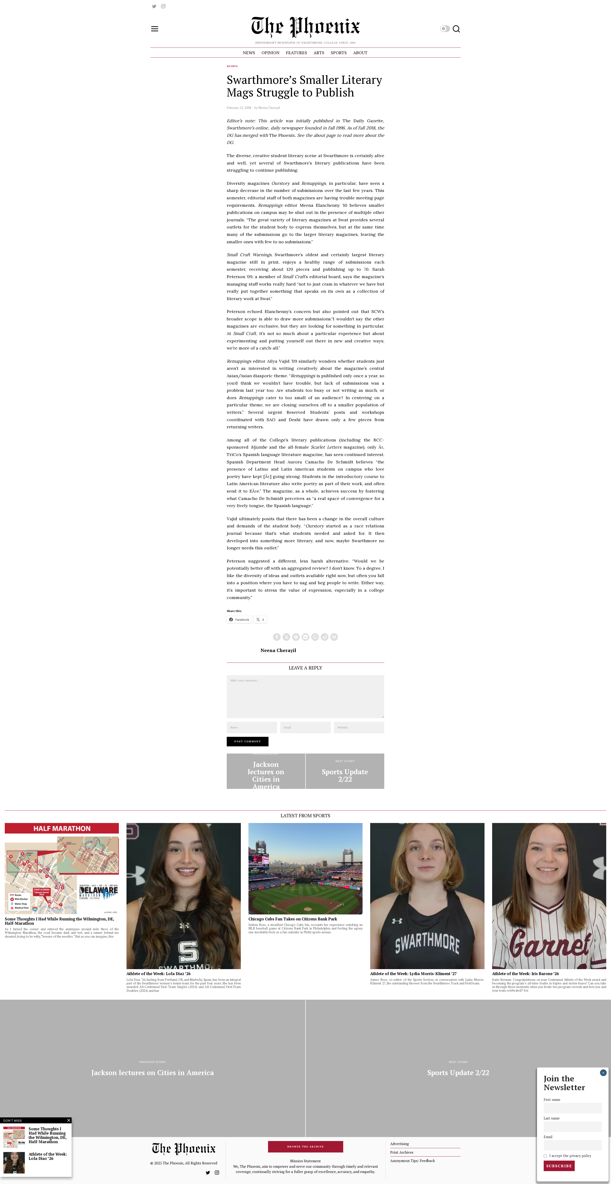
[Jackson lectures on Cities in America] (266, 771)
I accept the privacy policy (569, 1155)
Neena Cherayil (269, 108)
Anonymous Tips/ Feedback (412, 1160)
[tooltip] (154, 6)
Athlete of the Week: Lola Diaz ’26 (158, 974)
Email (548, 1137)
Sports (232, 66)
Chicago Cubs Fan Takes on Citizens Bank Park (292, 919)
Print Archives (401, 1152)
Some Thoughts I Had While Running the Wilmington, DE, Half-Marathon (59, 921)
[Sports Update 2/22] (345, 771)
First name (552, 1099)
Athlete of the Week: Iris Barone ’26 (525, 974)
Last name (552, 1118)
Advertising (399, 1143)
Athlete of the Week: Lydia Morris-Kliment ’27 (413, 974)
